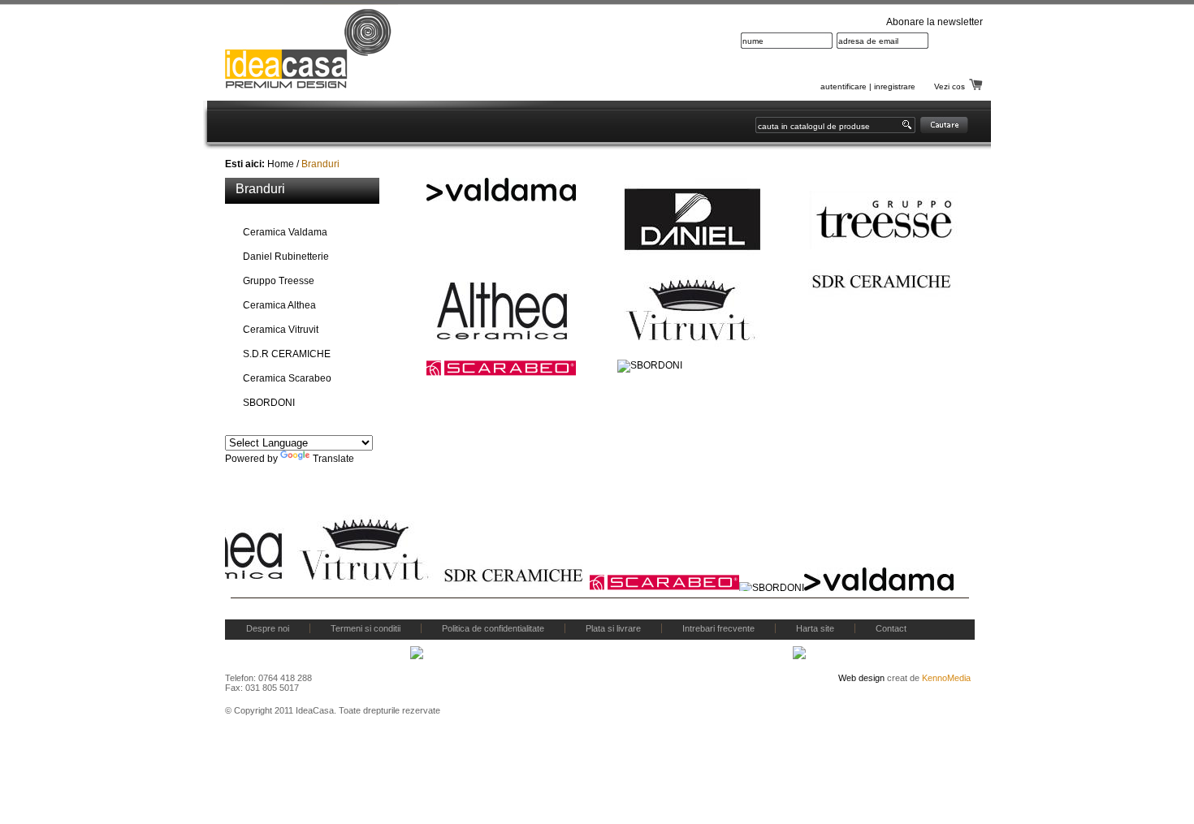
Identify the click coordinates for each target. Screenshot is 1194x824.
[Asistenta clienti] (692, 125)
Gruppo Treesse (278, 281)
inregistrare (894, 86)
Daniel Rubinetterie (286, 256)
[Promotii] (531, 125)
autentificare (843, 86)
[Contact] (603, 125)
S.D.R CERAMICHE (287, 354)
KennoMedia (946, 678)
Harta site (815, 628)
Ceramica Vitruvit (280, 329)
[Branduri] (389, 125)
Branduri (320, 164)
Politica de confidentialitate (493, 628)
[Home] (247, 125)
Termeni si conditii (365, 628)
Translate (333, 458)
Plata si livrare (613, 628)
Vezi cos (949, 86)
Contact (891, 628)
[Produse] (315, 125)
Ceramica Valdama (285, 232)
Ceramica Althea (279, 305)
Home (280, 164)
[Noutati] (460, 125)
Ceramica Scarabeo (287, 378)
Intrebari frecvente (718, 628)
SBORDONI (269, 402)
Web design (861, 678)
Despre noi (267, 628)
